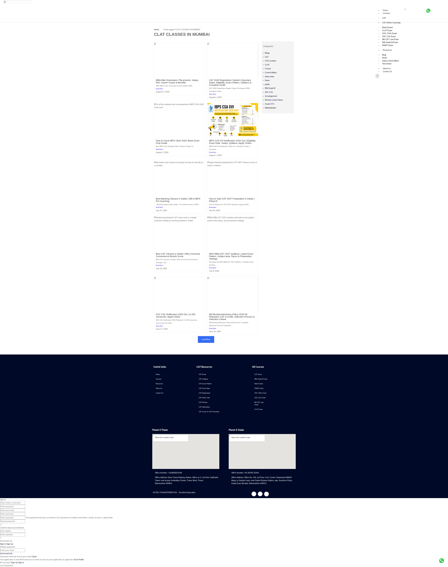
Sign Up (14, 563)
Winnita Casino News (274, 100)
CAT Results (203, 402)
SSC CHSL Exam (389, 33)
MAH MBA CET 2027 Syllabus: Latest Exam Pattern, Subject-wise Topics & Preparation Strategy (231, 256)
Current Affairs (271, 73)
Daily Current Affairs (390, 61)
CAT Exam (202, 374)
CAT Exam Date (204, 388)
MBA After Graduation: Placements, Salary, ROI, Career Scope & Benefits (177, 81)
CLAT (267, 65)
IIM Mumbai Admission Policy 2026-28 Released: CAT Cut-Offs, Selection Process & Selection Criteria (232, 316)
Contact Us (387, 72)
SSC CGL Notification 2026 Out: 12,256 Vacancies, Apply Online (175, 315)
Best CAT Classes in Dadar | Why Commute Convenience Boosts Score (178, 255)
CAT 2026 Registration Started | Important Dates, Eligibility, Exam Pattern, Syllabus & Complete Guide (230, 82)
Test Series (386, 64)
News (384, 58)
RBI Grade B (270, 88)
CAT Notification (204, 407)
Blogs (267, 53)
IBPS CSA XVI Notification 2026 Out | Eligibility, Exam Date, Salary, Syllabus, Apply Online (232, 141)
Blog (384, 55)
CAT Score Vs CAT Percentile (209, 412)
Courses (386, 13)
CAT (384, 18)
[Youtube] (266, 494)
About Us (386, 68)
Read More (159, 89)
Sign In (21, 563)
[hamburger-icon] (405, 9)
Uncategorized (271, 96)
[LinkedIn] (254, 494)
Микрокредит (270, 108)
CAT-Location (270, 61)
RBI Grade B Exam (390, 42)
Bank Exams (387, 27)
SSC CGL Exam (389, 36)
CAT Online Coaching (391, 23)
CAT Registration (204, 393)
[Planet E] (34, 11)
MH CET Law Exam (390, 39)
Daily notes (269, 77)
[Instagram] (260, 494)
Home (385, 10)
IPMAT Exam (387, 45)
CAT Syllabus (203, 379)
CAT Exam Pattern (205, 384)
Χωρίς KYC (270, 104)
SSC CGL (269, 92)
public (267, 84)
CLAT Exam (387, 30)
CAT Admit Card (204, 398)
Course (268, 69)
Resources (387, 50)
